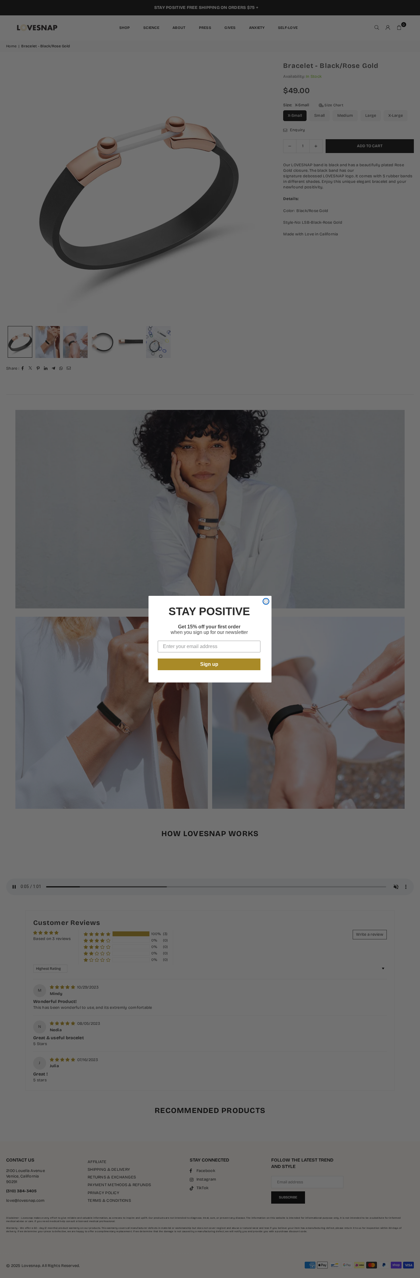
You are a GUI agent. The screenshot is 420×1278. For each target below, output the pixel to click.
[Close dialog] (266, 601)
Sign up (209, 664)
